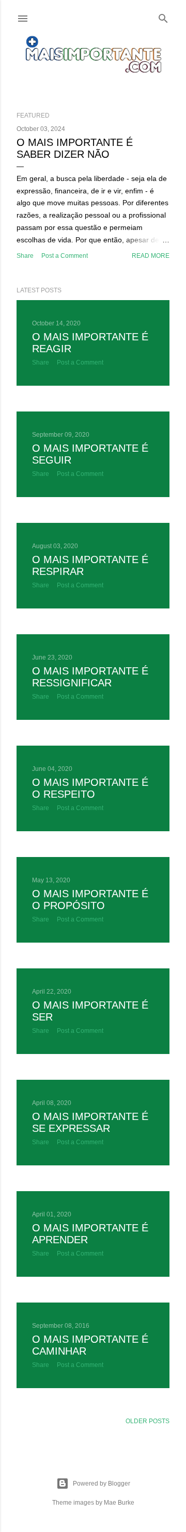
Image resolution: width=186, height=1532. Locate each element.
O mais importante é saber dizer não (75, 148)
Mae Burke (119, 1502)
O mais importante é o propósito (90, 899)
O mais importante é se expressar (90, 1122)
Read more (150, 255)
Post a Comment (64, 255)
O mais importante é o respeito (90, 788)
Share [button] (25, 255)
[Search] (163, 16)
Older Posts (147, 1421)
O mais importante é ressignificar (90, 676)
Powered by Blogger (101, 1483)
